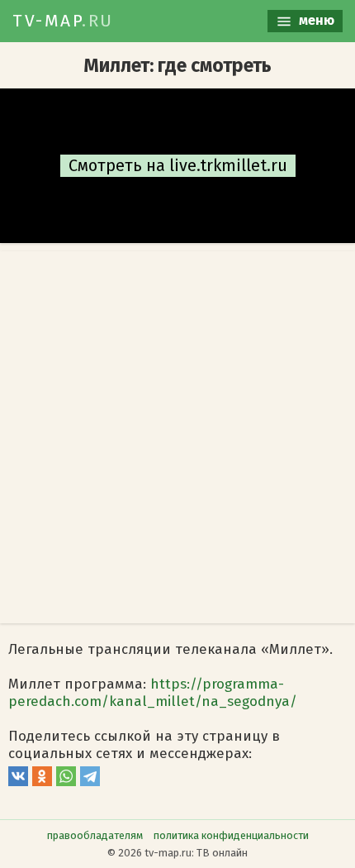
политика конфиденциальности (231, 835)
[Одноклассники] (42, 781)
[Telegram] (90, 781)
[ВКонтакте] (18, 781)
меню (315, 20)
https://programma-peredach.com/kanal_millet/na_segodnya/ (152, 692)
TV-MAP (63, 20)
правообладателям (95, 835)
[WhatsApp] (66, 781)
